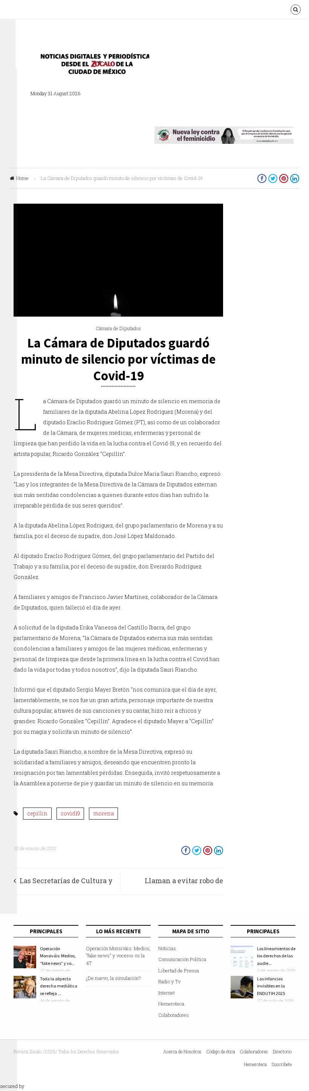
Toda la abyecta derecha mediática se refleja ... (58, 986)
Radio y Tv (169, 981)
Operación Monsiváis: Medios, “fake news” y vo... (58, 956)
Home (22, 178)
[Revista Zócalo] (92, 65)
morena (103, 813)
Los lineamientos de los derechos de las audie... (276, 956)
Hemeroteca (171, 1003)
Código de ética (221, 1051)
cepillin (37, 813)
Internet (166, 992)
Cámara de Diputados (118, 328)
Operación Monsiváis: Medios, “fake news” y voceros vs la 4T (118, 955)
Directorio (282, 1051)
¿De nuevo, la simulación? (113, 978)
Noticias (167, 948)
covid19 (70, 813)
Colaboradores (173, 1015)
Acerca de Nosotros (182, 1051)
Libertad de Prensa (178, 970)
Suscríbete (282, 1064)
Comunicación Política (182, 959)
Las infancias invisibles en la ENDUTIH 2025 (271, 986)
